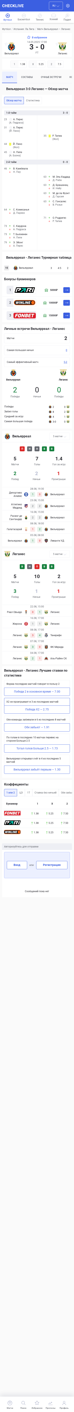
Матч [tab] (9, 77)
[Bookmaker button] (12, 813)
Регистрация (52, 865)
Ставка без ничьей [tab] (46, 792)
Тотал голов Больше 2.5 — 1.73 (37, 748)
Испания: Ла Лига (24, 29)
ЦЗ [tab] (21, 792)
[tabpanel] (37, 179)
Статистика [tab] (33, 100)
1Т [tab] (28, 792)
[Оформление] (68, 6)
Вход (17, 865)
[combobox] (56, 6)
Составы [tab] (27, 77)
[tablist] (37, 77)
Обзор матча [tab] (14, 100)
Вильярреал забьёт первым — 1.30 (37, 769)
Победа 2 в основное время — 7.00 (37, 691)
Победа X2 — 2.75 (37, 709)
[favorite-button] (6, 44)
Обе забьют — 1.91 (37, 727)
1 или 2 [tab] (10, 792)
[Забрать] (66, 290)
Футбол (6, 29)
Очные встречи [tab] (51, 77)
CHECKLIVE (13, 5)
